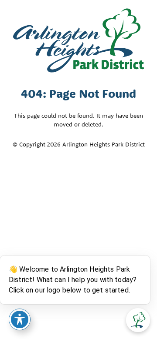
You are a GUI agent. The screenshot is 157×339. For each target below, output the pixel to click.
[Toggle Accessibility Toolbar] (19, 319)
